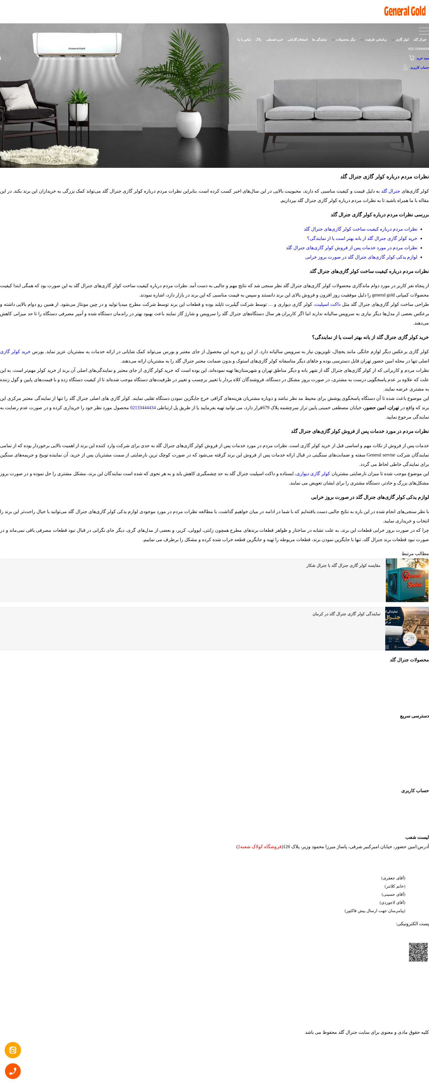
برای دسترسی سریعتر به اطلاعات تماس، (389, 970)
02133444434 (143, 407)
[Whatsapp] (13, 1050)
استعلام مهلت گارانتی (408, 753)
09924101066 (418, 894)
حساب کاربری (419, 67)
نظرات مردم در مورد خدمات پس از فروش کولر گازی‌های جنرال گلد (351, 247)
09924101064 (418, 878)
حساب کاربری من (411, 799)
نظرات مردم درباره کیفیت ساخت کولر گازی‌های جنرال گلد (360, 228)
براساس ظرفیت (376, 39)
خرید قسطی (274, 39)
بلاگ (258, 39)
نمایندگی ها (319, 39)
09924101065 (418, 886)
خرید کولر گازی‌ (15, 351)
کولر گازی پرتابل (413, 678)
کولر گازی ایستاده (411, 669)
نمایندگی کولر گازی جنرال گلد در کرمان (347, 614)
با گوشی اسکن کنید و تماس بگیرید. (395, 979)
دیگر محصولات (346, 39)
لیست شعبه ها (412, 935)
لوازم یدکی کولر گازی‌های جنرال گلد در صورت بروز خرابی (361, 257)
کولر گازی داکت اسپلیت (406, 706)
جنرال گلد (420, 39)
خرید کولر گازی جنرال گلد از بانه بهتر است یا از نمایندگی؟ (362, 238)
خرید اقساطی (415, 734)
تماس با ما (244, 39)
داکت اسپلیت (328, 304)
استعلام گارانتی (298, 39)
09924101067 (418, 902)
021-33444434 (419, 48)
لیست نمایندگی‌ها (412, 743)
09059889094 (418, 911)
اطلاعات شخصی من (409, 827)
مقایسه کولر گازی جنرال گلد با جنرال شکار (343, 565)
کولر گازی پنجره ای (410, 697)
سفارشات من (415, 809)
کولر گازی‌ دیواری (313, 473)
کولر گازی (402, 39)
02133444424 (416, 865)
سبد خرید (422, 58)
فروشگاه (420, 725)
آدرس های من (415, 818)
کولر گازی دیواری (412, 687)
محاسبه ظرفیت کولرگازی (403, 762)
